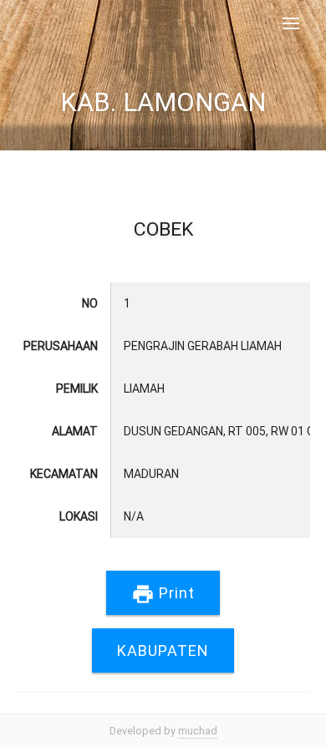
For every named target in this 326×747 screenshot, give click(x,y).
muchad (197, 731)
